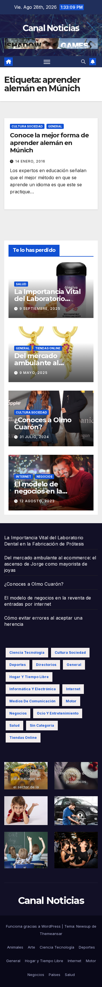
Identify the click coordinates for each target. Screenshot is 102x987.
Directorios (46, 665)
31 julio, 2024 (34, 437)
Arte (31, 947)
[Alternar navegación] (47, 62)
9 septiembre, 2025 (40, 308)
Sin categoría (42, 725)
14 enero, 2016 (30, 161)
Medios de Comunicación (32, 701)
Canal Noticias (51, 28)
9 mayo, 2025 (34, 373)
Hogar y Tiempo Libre (29, 677)
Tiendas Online (47, 348)
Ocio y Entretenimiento (57, 713)
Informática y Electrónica (32, 689)
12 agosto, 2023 (37, 501)
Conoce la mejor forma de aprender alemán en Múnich (49, 142)
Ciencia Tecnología (26, 652)
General (55, 126)
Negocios (44, 476)
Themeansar (51, 933)
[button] (83, 61)
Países (54, 974)
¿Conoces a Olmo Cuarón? (42, 423)
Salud (21, 284)
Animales (15, 947)
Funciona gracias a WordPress (34, 926)
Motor (71, 701)
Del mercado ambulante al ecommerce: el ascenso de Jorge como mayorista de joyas (50, 564)
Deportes (17, 665)
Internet (23, 476)
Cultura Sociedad (27, 126)
